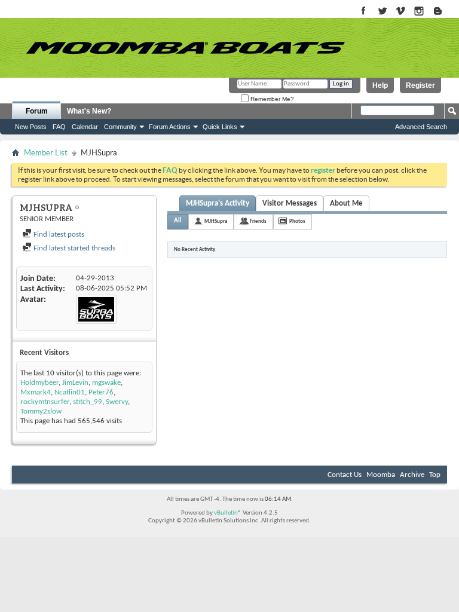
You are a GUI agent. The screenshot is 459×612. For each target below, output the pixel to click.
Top (434, 475)
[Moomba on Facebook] (363, 11)
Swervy (117, 402)
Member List (46, 152)
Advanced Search (421, 126)
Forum (37, 111)
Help (380, 85)
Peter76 (101, 392)
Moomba (380, 475)
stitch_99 (87, 402)
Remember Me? (271, 99)
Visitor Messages (289, 203)
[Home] (185, 48)
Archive (412, 475)
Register (420, 85)
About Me (346, 203)
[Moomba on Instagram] (419, 11)
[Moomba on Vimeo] (400, 11)
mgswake (106, 383)
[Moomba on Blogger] (444, 11)
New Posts (31, 126)
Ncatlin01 (69, 392)
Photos (297, 221)
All (178, 221)
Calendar (85, 126)
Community (120, 126)
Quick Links (220, 126)
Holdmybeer (39, 383)
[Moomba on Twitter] (382, 11)
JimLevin (75, 383)
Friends (258, 221)
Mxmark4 (35, 392)
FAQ (59, 126)
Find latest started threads (73, 248)
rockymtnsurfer (44, 402)
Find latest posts (58, 234)
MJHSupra (215, 221)
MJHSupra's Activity (217, 203)
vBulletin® (227, 513)
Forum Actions (170, 126)
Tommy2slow (41, 411)
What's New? (89, 111)
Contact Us (345, 475)
